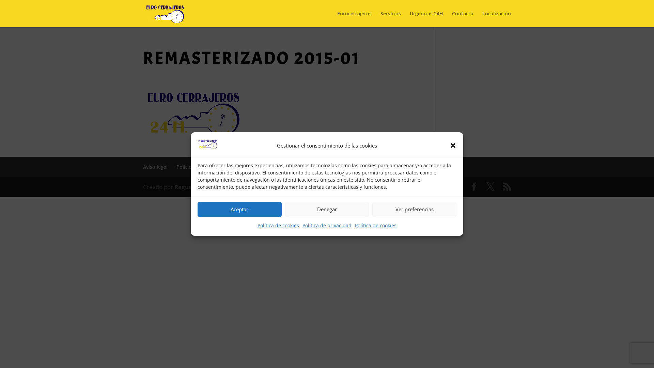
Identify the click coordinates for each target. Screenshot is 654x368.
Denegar (327, 209)
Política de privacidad (327, 225)
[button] (453, 145)
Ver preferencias (414, 209)
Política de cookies (278, 225)
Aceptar (239, 209)
